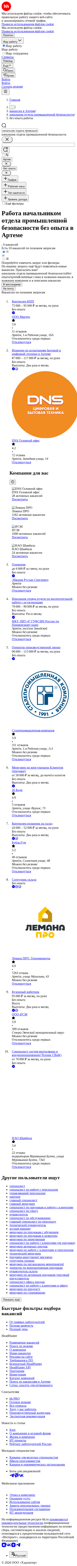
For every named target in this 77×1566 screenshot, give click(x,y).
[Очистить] (7, 139)
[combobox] (20, 131)
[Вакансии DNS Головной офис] (42, 405)
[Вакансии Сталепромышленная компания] (42, 695)
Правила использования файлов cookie (28, 31)
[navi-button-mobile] (5, 91)
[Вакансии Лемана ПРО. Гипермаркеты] (42, 923)
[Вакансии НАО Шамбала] (42, 1102)
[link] (8, 70)
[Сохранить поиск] (5, 150)
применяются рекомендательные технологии (35, 1521)
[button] (6, 79)
